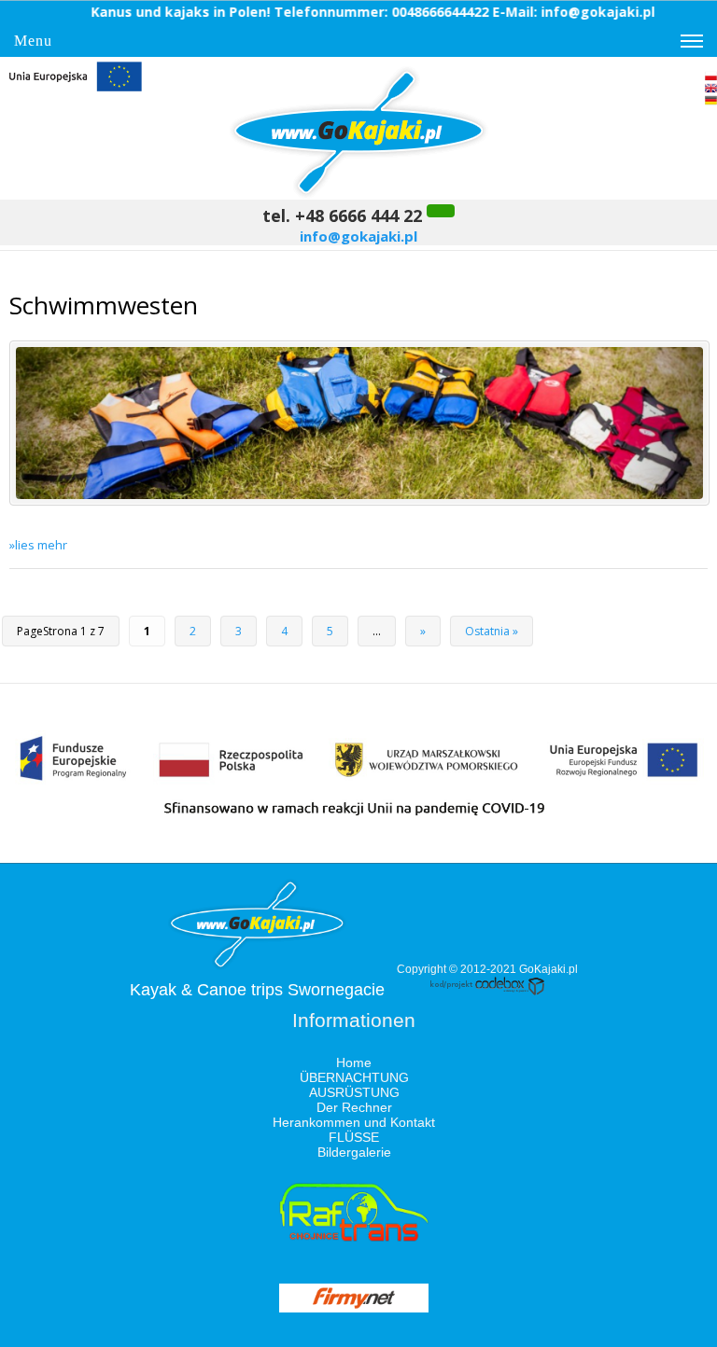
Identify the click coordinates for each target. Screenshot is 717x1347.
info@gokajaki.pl (358, 236)
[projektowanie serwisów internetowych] (487, 991)
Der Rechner (354, 1107)
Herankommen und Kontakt (354, 1122)
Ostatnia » (491, 631)
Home (354, 1062)
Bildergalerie (354, 1152)
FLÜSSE (354, 1137)
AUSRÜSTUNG (354, 1092)
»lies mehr (38, 544)
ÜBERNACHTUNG (354, 1077)
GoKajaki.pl (548, 969)
